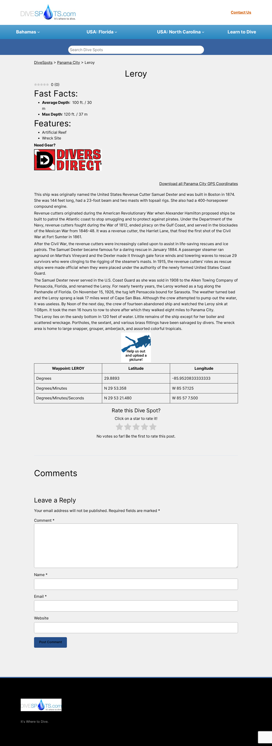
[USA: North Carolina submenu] (203, 32)
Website (41, 618)
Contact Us (241, 12)
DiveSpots (29, 715)
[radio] (119, 427)
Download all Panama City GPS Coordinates (198, 183)
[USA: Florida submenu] (115, 32)
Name (41, 574)
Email (40, 596)
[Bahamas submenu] (38, 32)
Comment (44, 520)
